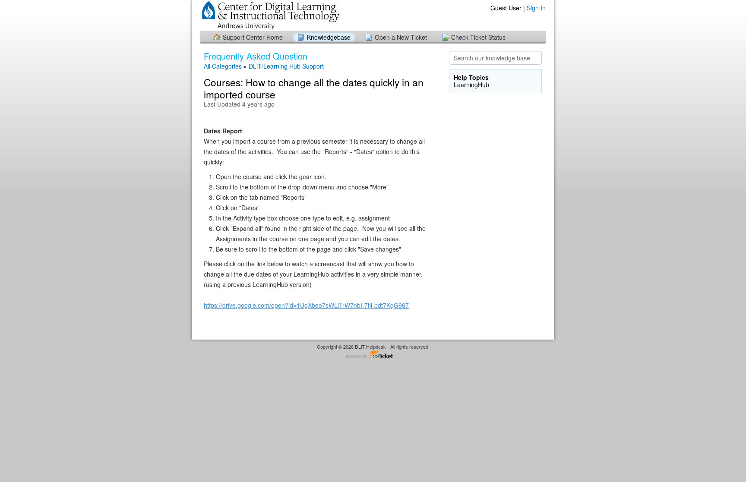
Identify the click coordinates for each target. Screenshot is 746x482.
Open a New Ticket (401, 37)
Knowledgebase (329, 37)
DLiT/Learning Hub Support (286, 66)
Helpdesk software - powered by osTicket (373, 355)
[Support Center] (269, 15)
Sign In (536, 7)
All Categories (223, 66)
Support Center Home (253, 37)
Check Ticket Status (478, 37)
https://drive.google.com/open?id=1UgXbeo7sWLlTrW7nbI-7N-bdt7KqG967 (306, 305)
